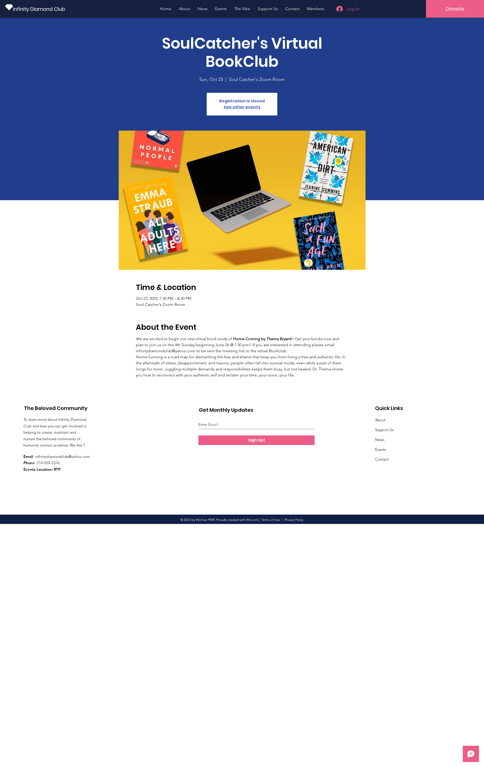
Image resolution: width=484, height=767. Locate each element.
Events (380, 449)
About (380, 420)
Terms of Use (270, 520)
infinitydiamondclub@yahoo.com (62, 456)
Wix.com (252, 520)
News (379, 439)
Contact (381, 459)
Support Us (384, 429)
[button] (455, 9)
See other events (242, 107)
